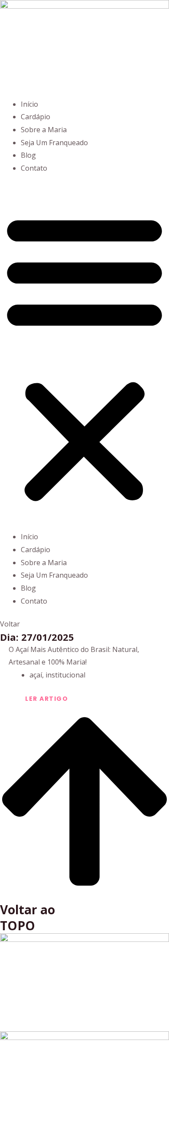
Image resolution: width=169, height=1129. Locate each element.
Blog (28, 155)
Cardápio (35, 116)
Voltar (10, 624)
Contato (34, 168)
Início (29, 104)
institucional (65, 675)
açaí (35, 675)
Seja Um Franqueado (54, 142)
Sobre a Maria (44, 129)
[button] (84, 358)
